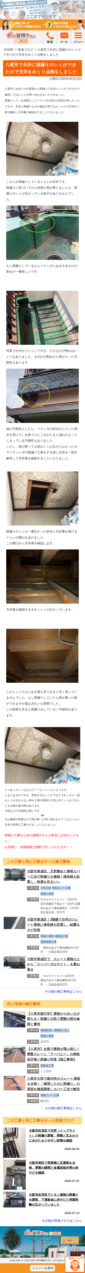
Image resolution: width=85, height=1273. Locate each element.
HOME (8, 49)
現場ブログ (25, 49)
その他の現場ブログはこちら (62, 1220)
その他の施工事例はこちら (63, 991)
